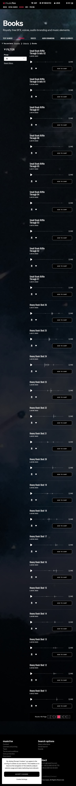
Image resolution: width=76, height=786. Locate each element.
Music (5, 7)
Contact (6, 744)
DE (69, 3)
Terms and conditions (10, 751)
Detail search (43, 746)
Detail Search (13, 7)
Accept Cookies (21, 774)
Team (5, 749)
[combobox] (15, 59)
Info (26, 7)
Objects (26, 43)
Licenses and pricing (10, 746)
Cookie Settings (21, 779)
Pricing (32, 7)
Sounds (21, 7)
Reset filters (8, 63)
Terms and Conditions (42, 776)
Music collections (44, 744)
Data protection (9, 754)
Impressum (7, 756)
